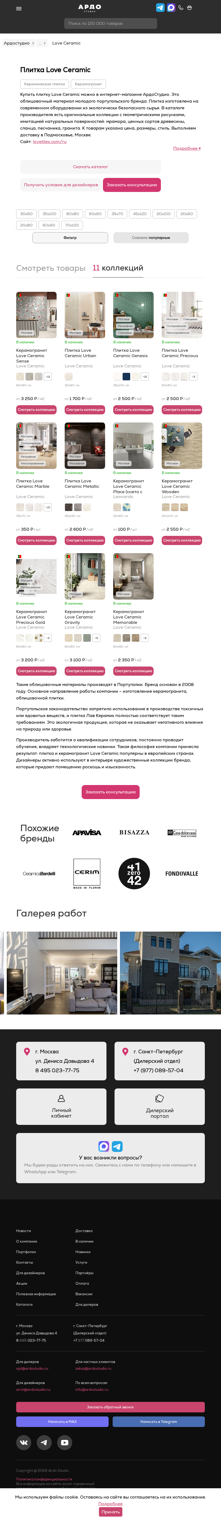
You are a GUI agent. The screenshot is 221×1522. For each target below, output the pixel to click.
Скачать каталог (90, 167)
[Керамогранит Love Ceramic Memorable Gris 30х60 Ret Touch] (126, 638)
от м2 (30, 398)
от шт (28, 529)
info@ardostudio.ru (91, 1389)
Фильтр (70, 237)
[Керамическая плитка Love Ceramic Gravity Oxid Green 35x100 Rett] (87, 638)
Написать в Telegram (158, 1421)
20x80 (26, 225)
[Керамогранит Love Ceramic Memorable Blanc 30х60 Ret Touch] (117, 638)
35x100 (49, 213)
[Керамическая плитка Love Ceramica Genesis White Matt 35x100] (117, 377)
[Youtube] (64, 1443)
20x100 (164, 213)
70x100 (72, 225)
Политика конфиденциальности (44, 1479)
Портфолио (26, 1252)
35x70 (117, 213)
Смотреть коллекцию (36, 409)
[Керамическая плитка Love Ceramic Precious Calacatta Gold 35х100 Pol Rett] (29, 638)
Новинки (83, 1252)
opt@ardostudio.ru (32, 1368)
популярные (151, 237)
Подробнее (110, 1504)
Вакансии (83, 1294)
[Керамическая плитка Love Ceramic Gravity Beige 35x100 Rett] (69, 638)
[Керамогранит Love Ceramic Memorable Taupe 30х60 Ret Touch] (136, 638)
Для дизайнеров (30, 1273)
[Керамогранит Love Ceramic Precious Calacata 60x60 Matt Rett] (175, 377)
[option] (62, 973)
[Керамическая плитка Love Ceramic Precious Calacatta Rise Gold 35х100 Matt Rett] (38, 638)
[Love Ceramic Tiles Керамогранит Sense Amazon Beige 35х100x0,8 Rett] (20, 377)
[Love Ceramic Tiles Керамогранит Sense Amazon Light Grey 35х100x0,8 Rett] (38, 377)
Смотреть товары (51, 268)
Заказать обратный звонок (110, 1407)
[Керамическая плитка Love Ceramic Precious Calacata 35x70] (184, 377)
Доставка (83, 1231)
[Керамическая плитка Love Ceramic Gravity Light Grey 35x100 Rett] (78, 638)
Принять (111, 1512)
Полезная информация (36, 1294)
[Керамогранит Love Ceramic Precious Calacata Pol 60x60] (166, 377)
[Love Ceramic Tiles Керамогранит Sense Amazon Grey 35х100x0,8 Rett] (29, 377)
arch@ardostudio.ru (33, 1389)
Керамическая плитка (44, 84)
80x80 (72, 213)
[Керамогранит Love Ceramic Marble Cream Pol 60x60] (20, 507)
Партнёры (84, 1273)
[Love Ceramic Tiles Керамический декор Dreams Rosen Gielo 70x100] (126, 507)
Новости (23, 1231)
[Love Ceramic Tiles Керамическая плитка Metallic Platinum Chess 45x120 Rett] (87, 507)
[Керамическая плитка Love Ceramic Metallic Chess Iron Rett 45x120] (78, 507)
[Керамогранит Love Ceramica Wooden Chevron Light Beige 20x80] (175, 507)
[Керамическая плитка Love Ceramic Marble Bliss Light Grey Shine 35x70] (38, 507)
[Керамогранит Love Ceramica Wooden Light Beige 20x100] (166, 507)
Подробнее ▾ (187, 148)
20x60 (187, 213)
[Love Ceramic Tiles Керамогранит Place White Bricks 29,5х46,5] (117, 507)
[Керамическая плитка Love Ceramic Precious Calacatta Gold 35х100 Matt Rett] (20, 638)
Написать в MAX (62, 1421)
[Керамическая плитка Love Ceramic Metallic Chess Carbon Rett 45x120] (69, 507)
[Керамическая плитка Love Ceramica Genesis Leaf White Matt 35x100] (136, 377)
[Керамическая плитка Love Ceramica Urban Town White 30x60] (69, 377)
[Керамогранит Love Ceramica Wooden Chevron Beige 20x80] (184, 507)
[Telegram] (44, 1443)
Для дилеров (86, 1304)
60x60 (95, 213)
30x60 (26, 213)
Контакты (24, 1262)
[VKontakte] (23, 1443)
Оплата (82, 1283)
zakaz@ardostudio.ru (93, 1368)
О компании (26, 1241)
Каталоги (24, 1304)
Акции (21, 1283)
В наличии (84, 1241)
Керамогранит (88, 84)
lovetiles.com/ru (50, 141)
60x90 (49, 225)
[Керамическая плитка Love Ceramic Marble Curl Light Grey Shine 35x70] (29, 507)
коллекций (118, 268)
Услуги (81, 1262)
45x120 (140, 213)
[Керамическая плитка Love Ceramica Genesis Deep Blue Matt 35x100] (126, 377)
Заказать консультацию (132, 185)
